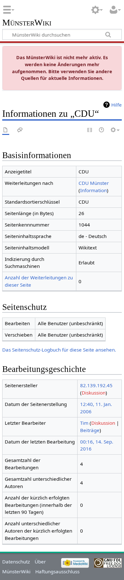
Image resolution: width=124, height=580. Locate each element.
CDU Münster (94, 183)
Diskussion (94, 392)
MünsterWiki (27, 22)
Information (93, 190)
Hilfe (116, 104)
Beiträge (90, 430)
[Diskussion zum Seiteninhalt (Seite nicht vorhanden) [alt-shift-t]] (20, 130)
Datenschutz (16, 561)
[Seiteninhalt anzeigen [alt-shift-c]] (5, 130)
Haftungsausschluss (57, 571)
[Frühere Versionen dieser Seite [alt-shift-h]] (101, 130)
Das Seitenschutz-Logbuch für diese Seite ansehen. (59, 349)
